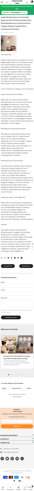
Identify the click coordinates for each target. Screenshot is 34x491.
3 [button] (12, 374)
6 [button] (19, 374)
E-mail (3, 290)
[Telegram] (15, 258)
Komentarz (4, 298)
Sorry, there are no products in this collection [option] (17, 395)
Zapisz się (17, 426)
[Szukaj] (7, 2)
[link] (10, 488)
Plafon (4, 388)
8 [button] (23, 374)
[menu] (2, 2)
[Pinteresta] (8, 258)
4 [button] (14, 374)
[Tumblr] (11, 258)
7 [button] (21, 374)
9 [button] (25, 374)
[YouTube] (17, 458)
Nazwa (3, 282)
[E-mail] (18, 258)
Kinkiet (29, 388)
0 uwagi (11, 32)
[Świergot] (5, 258)
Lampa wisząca (16, 388)
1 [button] (8, 374)
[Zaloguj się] (27, 2)
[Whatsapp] (21, 258)
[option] (17, 352)
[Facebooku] (1, 258)
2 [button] (10, 374)
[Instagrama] (7, 458)
